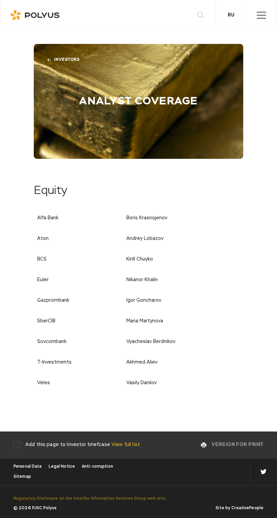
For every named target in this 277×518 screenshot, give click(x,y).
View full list (125, 444)
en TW (263, 472)
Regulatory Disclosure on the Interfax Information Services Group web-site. (90, 499)
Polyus (37, 15)
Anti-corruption (97, 467)
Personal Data (28, 467)
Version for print (237, 444)
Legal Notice (62, 467)
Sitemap (22, 477)
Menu (261, 15)
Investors (66, 60)
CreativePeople (247, 508)
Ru (231, 15)
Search (200, 15)
